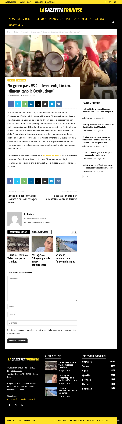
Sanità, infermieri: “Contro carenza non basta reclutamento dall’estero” (97, 166)
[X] (115, 2)
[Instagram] (110, 2)
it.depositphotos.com (97, 421)
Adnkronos (87, 118)
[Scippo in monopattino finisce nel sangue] (66, 244)
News (12, 19)
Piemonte (55, 19)
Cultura (99, 19)
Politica (71, 19)
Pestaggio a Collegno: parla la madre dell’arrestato (41, 260)
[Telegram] (52, 104)
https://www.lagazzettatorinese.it (35, 218)
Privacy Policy (25, 2)
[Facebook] (106, 2)
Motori (85, 384)
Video (85, 370)
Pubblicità (38, 2)
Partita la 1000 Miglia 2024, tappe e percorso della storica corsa (97, 153)
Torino (39, 19)
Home (9, 32)
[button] (113, 22)
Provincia (86, 379)
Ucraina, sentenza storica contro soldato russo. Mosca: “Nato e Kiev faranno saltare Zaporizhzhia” (96, 140)
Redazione (14, 96)
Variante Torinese (52, 155)
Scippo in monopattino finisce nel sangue (65, 258)
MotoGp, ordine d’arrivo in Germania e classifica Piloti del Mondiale (98, 125)
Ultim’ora (24, 19)
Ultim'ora (87, 361)
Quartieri (24, 32)
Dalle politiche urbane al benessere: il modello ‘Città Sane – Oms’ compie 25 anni (97, 112)
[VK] (59, 104)
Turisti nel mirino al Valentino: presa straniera (17, 258)
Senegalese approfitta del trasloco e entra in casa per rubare (22, 199)
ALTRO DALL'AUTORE (40, 232)
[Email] (38, 104)
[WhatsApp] (25, 104)
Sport (85, 19)
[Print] (45, 104)
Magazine (14, 25)
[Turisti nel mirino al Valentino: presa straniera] (18, 244)
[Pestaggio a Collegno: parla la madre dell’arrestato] (42, 244)
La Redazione (10, 2)
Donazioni (49, 2)
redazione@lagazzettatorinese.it (21, 399)
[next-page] (75, 232)
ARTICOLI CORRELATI (19, 232)
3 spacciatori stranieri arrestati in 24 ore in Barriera (61, 197)
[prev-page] (72, 232)
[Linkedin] (31, 104)
